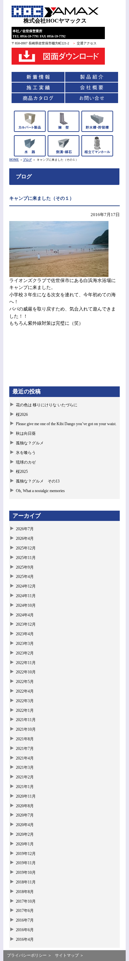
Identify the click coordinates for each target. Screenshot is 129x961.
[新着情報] (38, 77)
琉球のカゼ (26, 462)
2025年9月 (25, 567)
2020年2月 (25, 834)
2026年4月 (25, 538)
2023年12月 (26, 624)
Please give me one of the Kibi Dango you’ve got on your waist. (66, 424)
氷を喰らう (26, 453)
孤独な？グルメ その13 (38, 481)
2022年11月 (26, 663)
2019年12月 (26, 854)
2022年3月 (25, 701)
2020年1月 (25, 844)
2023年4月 (25, 634)
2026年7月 (25, 529)
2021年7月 (25, 749)
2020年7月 (25, 815)
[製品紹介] (91, 77)
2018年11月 (26, 882)
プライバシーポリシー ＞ (29, 955)
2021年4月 (25, 758)
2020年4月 (25, 825)
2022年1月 (25, 710)
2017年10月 (26, 901)
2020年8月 (25, 806)
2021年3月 (25, 767)
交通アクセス (87, 43)
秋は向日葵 (26, 433)
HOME (14, 159)
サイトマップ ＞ (69, 955)
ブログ (27, 159)
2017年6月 (25, 911)
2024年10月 (26, 605)
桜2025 (22, 472)
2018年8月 (25, 892)
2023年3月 (25, 644)
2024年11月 (26, 596)
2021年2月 (25, 777)
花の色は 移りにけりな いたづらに (46, 405)
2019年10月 (26, 873)
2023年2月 (25, 653)
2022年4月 (25, 691)
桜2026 (22, 415)
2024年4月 (25, 615)
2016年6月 (25, 930)
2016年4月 (25, 939)
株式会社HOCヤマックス (55, 21)
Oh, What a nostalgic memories (40, 491)
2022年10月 (26, 672)
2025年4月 (25, 577)
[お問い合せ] (91, 98)
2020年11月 (26, 796)
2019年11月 (26, 863)
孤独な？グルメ (30, 443)
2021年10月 (26, 729)
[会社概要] (91, 87)
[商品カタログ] (38, 98)
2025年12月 (26, 548)
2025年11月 (26, 558)
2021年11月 (26, 720)
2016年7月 (25, 920)
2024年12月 (26, 586)
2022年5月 (25, 682)
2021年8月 (25, 739)
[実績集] (38, 87)
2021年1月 (25, 787)
